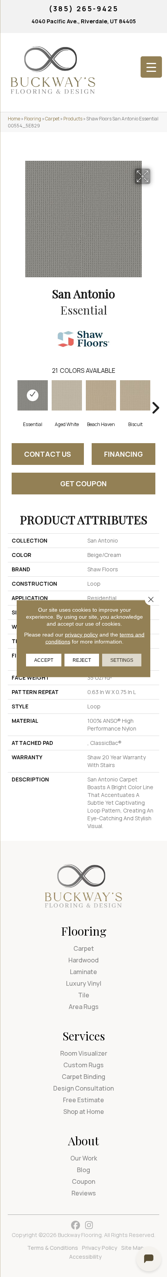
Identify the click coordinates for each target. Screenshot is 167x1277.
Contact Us (47, 454)
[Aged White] (67, 395)
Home (14, 118)
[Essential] (33, 395)
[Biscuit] (135, 395)
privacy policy (81, 635)
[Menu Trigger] (151, 67)
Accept (43, 660)
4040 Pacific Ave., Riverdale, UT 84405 (83, 21)
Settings (121, 660)
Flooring (32, 118)
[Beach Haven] (101, 395)
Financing (123, 454)
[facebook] (75, 1225)
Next (155, 396)
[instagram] (89, 1225)
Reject (82, 660)
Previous (11, 396)
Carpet (52, 118)
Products (72, 118)
